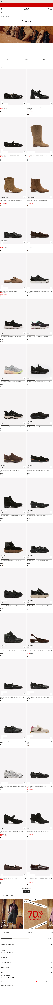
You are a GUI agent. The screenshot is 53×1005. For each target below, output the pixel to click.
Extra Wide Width (44, 49)
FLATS (44, 56)
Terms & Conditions (4, 985)
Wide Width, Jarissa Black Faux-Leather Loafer (36, 786)
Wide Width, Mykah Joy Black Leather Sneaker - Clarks (38, 605)
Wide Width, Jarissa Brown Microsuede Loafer (36, 246)
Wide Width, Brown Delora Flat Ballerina (8, 878)
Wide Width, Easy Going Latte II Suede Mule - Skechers (38, 426)
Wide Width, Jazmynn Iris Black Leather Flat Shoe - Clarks (12, 697)
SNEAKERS (35, 63)
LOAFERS (26, 59)
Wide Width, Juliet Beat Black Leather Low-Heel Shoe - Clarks (38, 516)
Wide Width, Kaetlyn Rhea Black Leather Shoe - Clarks (38, 697)
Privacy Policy (10, 985)
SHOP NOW (30, 932)
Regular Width (9, 49)
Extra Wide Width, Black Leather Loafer (8, 246)
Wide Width (26, 49)
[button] (1, 9)
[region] (26, 5)
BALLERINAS (9, 59)
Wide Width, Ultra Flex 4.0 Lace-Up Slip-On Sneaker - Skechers (11, 337)
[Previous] (48, 938)
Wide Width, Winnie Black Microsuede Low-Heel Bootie (38, 831)
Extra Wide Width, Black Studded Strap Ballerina (10, 155)
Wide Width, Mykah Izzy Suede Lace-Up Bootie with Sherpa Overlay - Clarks (10, 561)
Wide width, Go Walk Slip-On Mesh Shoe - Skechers (37, 336)
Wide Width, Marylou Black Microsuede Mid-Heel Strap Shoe (11, 832)
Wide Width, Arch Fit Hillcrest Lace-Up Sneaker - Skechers (12, 426)
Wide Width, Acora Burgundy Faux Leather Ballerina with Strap (38, 879)
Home (2, 16)
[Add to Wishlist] (25, 107)
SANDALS (26, 56)
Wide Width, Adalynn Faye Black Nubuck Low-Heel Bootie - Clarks (12, 516)
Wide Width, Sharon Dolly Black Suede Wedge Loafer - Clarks (38, 471)
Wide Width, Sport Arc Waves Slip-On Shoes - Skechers (38, 381)
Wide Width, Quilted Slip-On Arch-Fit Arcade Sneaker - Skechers (38, 292)
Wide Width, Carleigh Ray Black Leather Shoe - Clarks (11, 741)
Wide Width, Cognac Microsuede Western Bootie (37, 200)
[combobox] (27, 12)
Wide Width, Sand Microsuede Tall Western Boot (37, 155)
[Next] (51, 938)
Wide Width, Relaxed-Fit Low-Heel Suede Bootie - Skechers (10, 471)
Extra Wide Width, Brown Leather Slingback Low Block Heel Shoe (39, 651)
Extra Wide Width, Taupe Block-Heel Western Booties (11, 200)
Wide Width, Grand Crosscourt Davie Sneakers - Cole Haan (38, 742)
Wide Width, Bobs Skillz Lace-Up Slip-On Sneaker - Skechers (10, 382)
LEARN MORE (6, 932)
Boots (9, 56)
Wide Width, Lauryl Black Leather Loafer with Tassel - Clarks (38, 561)
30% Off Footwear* (26, 5)
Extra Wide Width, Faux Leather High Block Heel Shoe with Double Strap (38, 107)
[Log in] (45, 9)
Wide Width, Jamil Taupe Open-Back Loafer (9, 291)
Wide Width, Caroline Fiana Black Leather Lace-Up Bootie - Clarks (12, 651)
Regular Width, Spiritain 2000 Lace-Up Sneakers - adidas (12, 786)
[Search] (1, 12)
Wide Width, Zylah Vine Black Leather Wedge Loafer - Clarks (11, 606)
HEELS (44, 59)
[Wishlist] (48, 9)
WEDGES (18, 63)
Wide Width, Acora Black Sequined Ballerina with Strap (11, 107)
